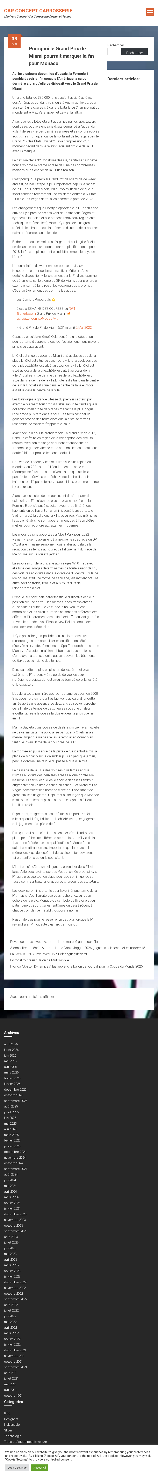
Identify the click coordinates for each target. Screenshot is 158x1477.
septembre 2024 (15, 1169)
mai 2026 (10, 1061)
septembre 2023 (15, 1231)
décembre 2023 (15, 1214)
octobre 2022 (13, 1293)
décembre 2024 (15, 1152)
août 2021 (11, 1373)
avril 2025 (10, 1129)
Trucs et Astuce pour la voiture (25, 1442)
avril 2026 (10, 1067)
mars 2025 (11, 1135)
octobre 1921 (13, 1395)
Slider (8, 1430)
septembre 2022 (15, 1299)
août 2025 (11, 1106)
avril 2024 (10, 1191)
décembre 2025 (15, 1089)
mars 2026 (11, 1072)
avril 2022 (10, 1327)
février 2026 (12, 1078)
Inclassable (12, 1425)
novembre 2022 (15, 1288)
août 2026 (11, 1044)
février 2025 (12, 1140)
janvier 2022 (12, 1344)
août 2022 (11, 1305)
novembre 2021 (15, 1356)
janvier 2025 (12, 1146)
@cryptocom (26, 314)
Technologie (12, 1436)
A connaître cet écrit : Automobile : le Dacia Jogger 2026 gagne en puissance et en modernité (77, 948)
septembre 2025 (15, 1101)
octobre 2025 (13, 1095)
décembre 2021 (15, 1350)
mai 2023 (10, 1254)
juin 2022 (10, 1316)
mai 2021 (10, 1384)
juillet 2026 (11, 1050)
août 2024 (11, 1174)
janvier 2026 (12, 1084)
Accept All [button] (40, 1467)
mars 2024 (11, 1197)
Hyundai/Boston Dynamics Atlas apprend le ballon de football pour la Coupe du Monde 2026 (76, 966)
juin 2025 (10, 1118)
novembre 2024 (15, 1157)
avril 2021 (10, 1390)
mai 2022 (10, 1322)
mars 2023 (11, 1265)
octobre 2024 (13, 1163)
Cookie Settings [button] (17, 1467)
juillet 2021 (11, 1378)
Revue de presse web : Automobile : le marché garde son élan (54, 942)
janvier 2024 (12, 1208)
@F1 (72, 309)
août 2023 (11, 1237)
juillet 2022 (11, 1310)
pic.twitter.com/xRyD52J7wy (37, 318)
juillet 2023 (11, 1242)
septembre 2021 (15, 1367)
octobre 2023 (13, 1225)
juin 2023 (10, 1248)
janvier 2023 (12, 1276)
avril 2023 (10, 1259)
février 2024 (12, 1203)
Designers (11, 1419)
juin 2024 (10, 1180)
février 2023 (12, 1271)
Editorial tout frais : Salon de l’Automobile (39, 960)
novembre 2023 (15, 1220)
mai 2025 (10, 1123)
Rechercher (115, 45)
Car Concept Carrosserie (38, 11)
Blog (7, 1413)
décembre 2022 (15, 1282)
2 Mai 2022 (84, 328)
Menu (150, 12)
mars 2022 (11, 1333)
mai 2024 (10, 1186)
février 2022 (12, 1339)
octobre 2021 (13, 1361)
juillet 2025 (11, 1112)
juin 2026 (10, 1055)
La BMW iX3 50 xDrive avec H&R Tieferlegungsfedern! (48, 954)
